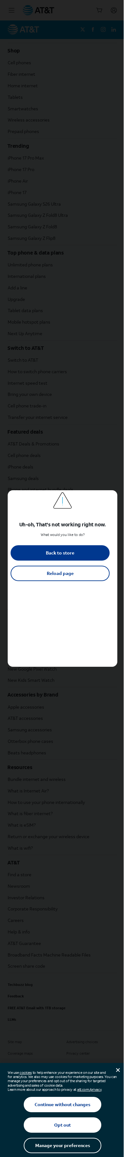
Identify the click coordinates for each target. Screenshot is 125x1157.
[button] (62, 578)
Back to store (60, 553)
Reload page (60, 573)
